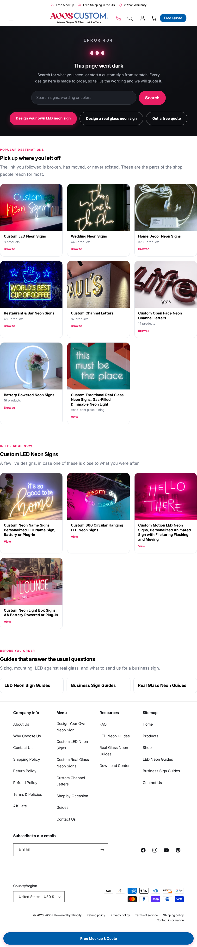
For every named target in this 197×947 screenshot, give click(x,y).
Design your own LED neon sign (43, 118)
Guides (62, 807)
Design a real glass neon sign (111, 118)
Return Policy (25, 771)
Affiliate (20, 806)
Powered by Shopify (68, 915)
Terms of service (146, 915)
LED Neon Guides (114, 736)
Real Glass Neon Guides (162, 685)
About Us (21, 724)
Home (148, 724)
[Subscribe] (102, 849)
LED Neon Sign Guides (27, 685)
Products (150, 736)
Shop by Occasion (72, 796)
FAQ (103, 724)
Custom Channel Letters (70, 781)
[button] (11, 18)
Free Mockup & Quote (98, 938)
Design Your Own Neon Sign (71, 726)
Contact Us (22, 747)
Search (152, 97)
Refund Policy (25, 782)
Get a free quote (166, 118)
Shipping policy (173, 915)
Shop (147, 747)
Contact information (170, 920)
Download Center (114, 765)
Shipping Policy (26, 759)
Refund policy (96, 915)
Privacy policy (120, 915)
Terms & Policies (27, 794)
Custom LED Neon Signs (72, 744)
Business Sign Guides (93, 685)
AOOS (49, 915)
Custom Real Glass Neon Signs (72, 762)
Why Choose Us (27, 736)
